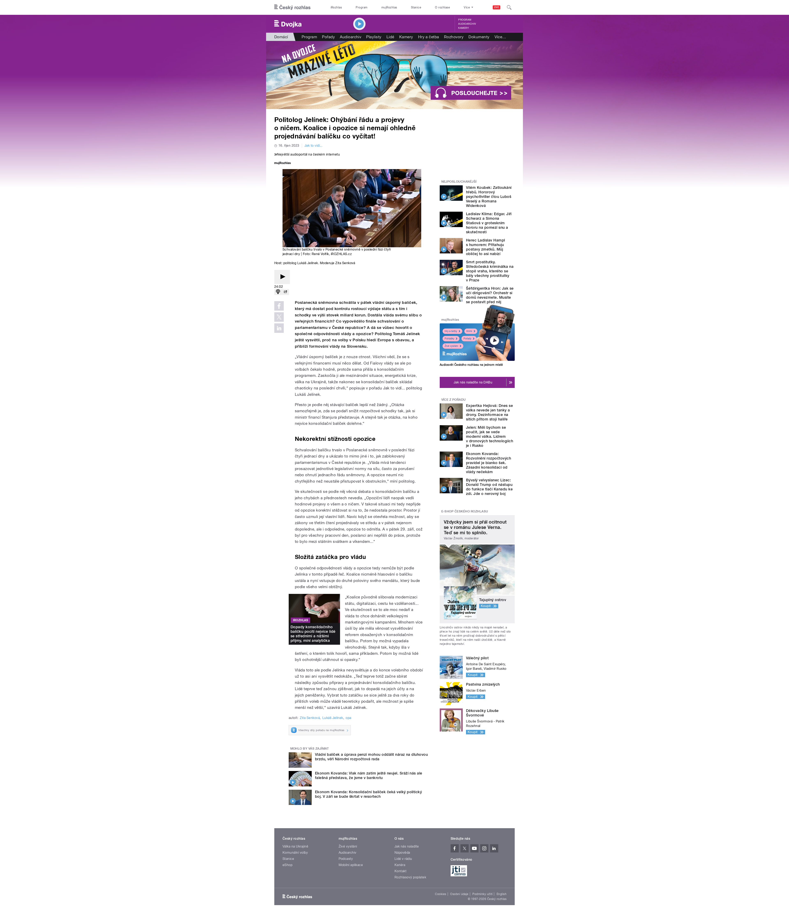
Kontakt (400, 871)
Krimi (469, 331)
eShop (287, 865)
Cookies (440, 894)
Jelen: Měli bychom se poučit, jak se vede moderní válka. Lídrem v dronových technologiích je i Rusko (489, 436)
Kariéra (399, 865)
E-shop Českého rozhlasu (464, 511)
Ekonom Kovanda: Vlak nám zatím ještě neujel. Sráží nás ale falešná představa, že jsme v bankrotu (368, 775)
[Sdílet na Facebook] (279, 306)
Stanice (416, 7)
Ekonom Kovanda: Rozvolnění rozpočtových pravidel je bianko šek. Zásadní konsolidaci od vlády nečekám (488, 463)
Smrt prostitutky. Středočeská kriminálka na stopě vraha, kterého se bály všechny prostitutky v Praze (489, 271)
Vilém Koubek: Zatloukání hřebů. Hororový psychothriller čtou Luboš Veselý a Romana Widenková (489, 196)
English (501, 894)
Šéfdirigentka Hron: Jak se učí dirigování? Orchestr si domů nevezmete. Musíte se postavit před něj (489, 295)
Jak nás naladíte (406, 846)
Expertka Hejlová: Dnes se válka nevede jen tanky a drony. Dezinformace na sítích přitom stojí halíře (489, 412)
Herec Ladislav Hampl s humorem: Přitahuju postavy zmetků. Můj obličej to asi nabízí (485, 247)
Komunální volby (295, 853)
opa (348, 718)
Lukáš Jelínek (332, 718)
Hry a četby (451, 331)
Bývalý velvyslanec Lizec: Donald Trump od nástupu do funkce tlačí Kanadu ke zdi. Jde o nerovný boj (489, 487)
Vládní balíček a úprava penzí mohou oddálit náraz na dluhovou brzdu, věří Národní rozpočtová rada (371, 756)
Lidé (390, 37)
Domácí (281, 37)
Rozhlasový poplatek (410, 877)
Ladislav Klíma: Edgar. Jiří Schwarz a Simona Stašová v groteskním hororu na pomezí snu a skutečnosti (489, 223)
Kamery (463, 28)
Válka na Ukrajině (295, 846)
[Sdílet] (285, 292)
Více (500, 37)
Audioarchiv (467, 23)
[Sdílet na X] (279, 317)
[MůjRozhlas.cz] (282, 163)
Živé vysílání (451, 346)
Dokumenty (478, 37)
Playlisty (373, 37)
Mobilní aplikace (351, 865)
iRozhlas (336, 7)
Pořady (328, 37)
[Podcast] (278, 292)
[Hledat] (509, 7)
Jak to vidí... (314, 145)
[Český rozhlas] (292, 7)
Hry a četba (428, 37)
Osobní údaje (459, 894)
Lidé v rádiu (403, 859)
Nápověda (402, 853)
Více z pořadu (453, 400)
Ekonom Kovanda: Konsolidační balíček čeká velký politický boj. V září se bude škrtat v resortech (368, 794)
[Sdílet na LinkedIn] (279, 328)
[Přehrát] (282, 277)
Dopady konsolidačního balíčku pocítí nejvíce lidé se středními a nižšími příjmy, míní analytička (313, 634)
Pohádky (449, 338)
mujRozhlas (389, 7)
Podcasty (346, 859)
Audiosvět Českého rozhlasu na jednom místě (471, 364)
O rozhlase (442, 7)
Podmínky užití (482, 894)
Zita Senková (310, 718)
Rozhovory (454, 37)
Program (361, 7)
